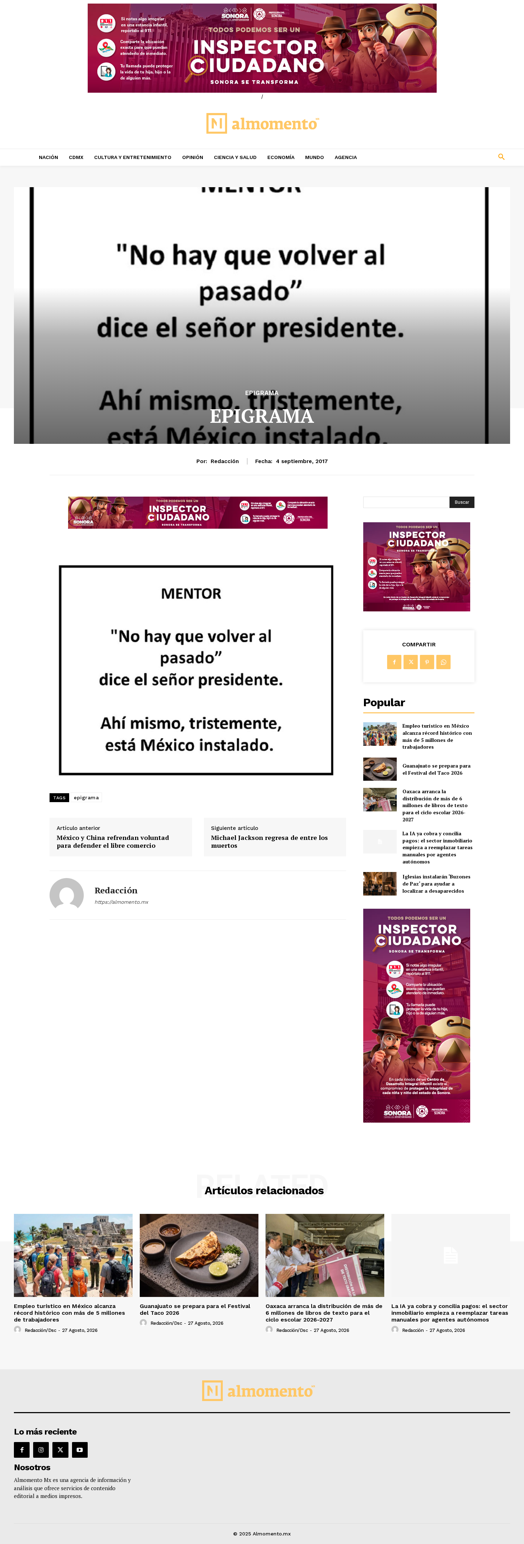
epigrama (86, 797)
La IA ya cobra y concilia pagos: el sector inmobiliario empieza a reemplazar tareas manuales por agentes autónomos (437, 847)
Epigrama (262, 393)
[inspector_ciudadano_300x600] (416, 1121)
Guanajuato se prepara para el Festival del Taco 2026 (436, 769)
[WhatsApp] (443, 662)
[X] (411, 662)
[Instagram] (41, 1450)
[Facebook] (394, 662)
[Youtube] (80, 1450)
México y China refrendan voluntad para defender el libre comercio (113, 841)
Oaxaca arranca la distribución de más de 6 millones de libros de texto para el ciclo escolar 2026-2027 (435, 805)
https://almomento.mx (121, 902)
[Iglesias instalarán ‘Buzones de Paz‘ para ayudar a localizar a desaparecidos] (379, 883)
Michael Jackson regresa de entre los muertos (269, 841)
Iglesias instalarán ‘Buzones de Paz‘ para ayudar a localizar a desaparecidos (436, 883)
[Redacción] (67, 895)
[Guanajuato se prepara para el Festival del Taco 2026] (379, 769)
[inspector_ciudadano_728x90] (198, 527)
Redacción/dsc (40, 1330)
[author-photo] (18, 1330)
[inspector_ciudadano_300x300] (416, 609)
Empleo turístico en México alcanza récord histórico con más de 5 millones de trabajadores (437, 736)
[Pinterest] (427, 662)
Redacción (225, 461)
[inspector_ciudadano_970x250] (262, 48)
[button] (454, 157)
